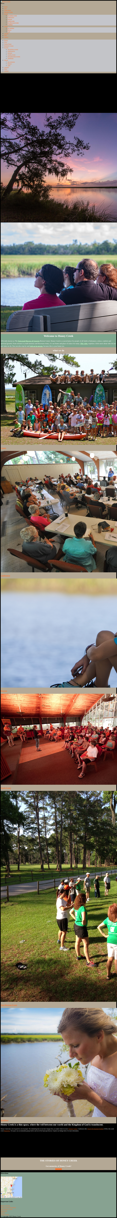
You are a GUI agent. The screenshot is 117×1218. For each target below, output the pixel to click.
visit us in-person (36, 346)
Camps (3, 448)
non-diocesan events (13, 23)
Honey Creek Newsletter (8, 1207)
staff (9, 31)
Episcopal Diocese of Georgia (28, 341)
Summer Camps (72, 1129)
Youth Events (6, 788)
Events (6, 14)
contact (6, 37)
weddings (10, 24)
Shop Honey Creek (7, 1209)
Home (6, 6)
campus (6, 33)
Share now (58, 1169)
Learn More (7, 102)
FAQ (5, 35)
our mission (11, 28)
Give (5, 8)
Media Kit (4, 1211)
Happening (7, 1131)
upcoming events (12, 15)
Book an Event (5, 1205)
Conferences (5, 576)
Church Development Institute (95, 1129)
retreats (10, 19)
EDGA (3, 1213)
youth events (11, 21)
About (6, 26)
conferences (11, 17)
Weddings (4, 1120)
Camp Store (7, 10)
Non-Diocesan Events (9, 1005)
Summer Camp (8, 12)
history (9, 30)
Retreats (4, 691)
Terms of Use (5, 1214)
